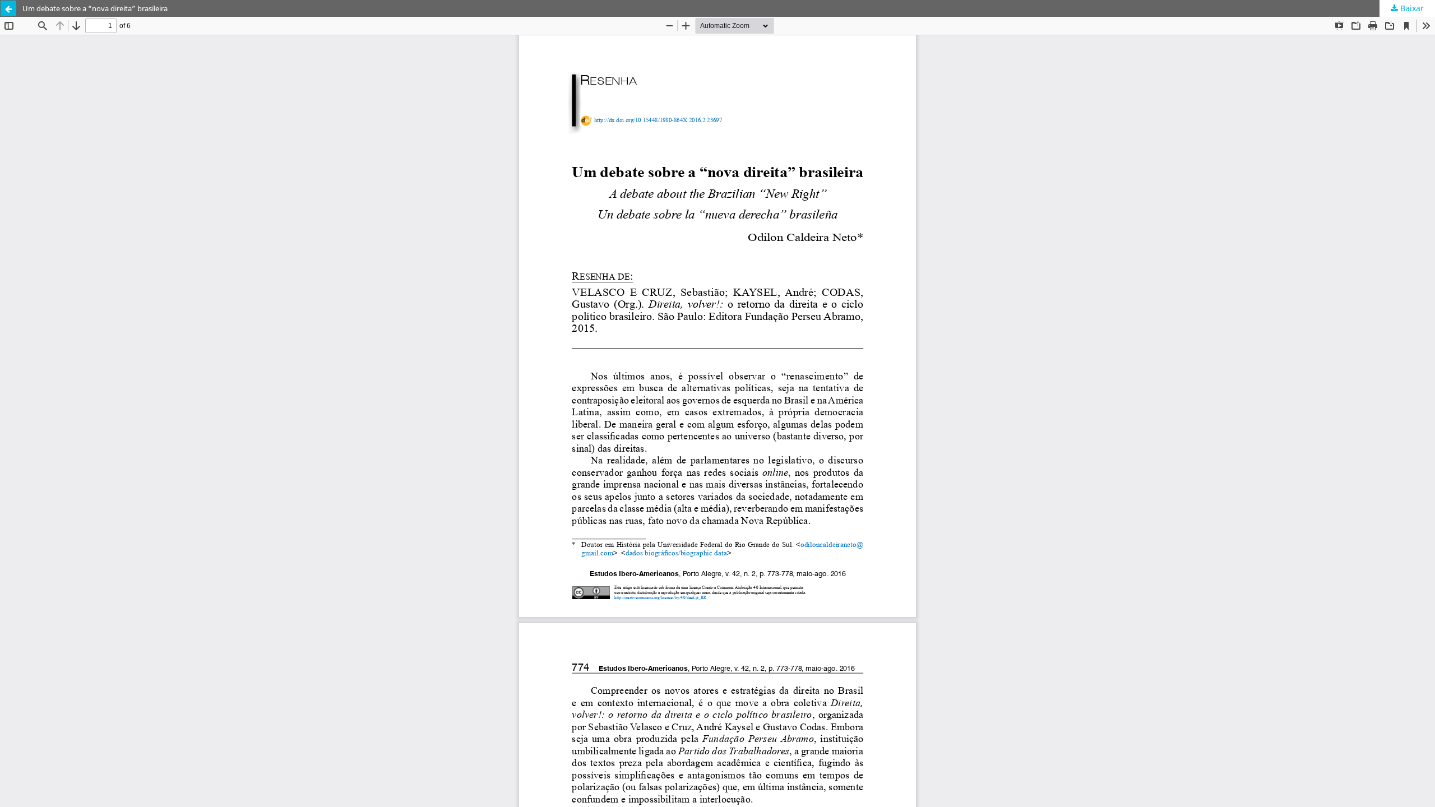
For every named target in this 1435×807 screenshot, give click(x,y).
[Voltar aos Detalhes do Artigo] (8, 8)
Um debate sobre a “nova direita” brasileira (95, 8)
